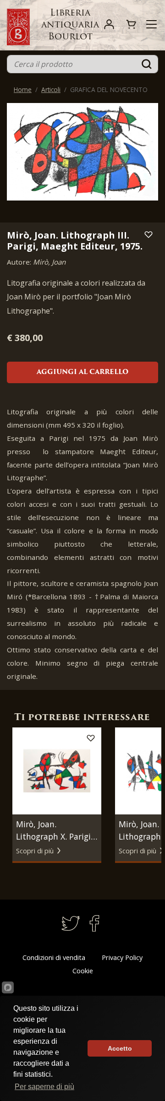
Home (23, 89)
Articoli (50, 89)
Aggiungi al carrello (82, 372)
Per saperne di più (44, 1086)
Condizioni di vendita (53, 957)
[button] (155, 793)
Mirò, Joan (49, 261)
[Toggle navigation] (151, 24)
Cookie (82, 970)
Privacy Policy (122, 957)
